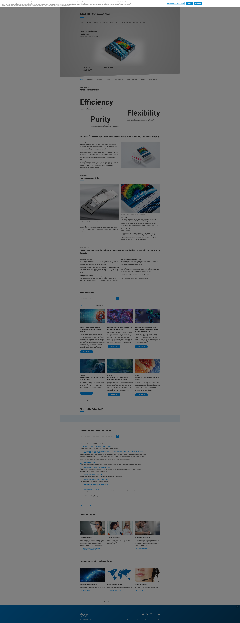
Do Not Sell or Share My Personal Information (175, 3)
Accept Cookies (198, 3)
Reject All (189, 3)
